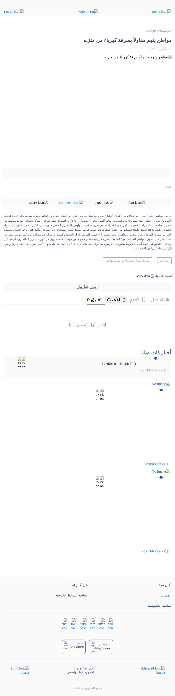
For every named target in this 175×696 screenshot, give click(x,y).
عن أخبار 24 (80, 585)
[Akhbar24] (149, 670)
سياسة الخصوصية (159, 605)
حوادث (151, 30)
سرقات (164, 260)
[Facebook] (110, 624)
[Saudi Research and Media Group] (19, 670)
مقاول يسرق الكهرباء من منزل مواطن (127, 260)
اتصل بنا (166, 595)
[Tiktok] (73, 624)
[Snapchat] (64, 624)
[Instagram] (92, 624)
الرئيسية (165, 30)
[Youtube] (83, 624)
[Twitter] (101, 624)
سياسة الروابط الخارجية (71, 595)
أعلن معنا (165, 585)
